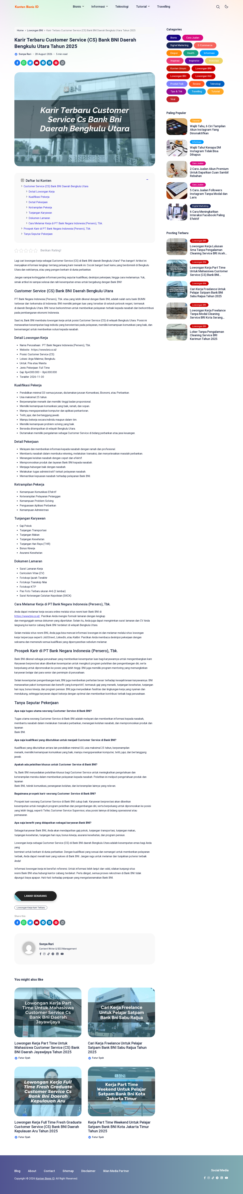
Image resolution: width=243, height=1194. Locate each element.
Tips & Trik (176, 91)
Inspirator (194, 60)
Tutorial (141, 6)
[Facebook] (40, 953)
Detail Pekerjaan (38, 202)
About (32, 1171)
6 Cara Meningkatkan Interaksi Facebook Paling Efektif (207, 215)
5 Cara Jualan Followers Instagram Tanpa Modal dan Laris (208, 193)
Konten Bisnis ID (45, 1178)
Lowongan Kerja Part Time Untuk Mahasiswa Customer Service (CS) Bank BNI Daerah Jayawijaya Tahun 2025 (46, 1047)
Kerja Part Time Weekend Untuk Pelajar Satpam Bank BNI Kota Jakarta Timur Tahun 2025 (119, 1126)
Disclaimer (88, 1171)
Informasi (98, 6)
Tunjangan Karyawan (40, 212)
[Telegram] (53, 953)
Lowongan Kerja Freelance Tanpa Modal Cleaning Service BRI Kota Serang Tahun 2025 (208, 314)
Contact (49, 1171)
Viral (172, 99)
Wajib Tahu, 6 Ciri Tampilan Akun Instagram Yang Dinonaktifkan (207, 129)
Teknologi (121, 6)
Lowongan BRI (178, 76)
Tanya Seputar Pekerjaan (38, 234)
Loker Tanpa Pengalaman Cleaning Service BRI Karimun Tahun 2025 (207, 335)
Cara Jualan (192, 37)
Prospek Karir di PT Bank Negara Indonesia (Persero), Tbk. (57, 228)
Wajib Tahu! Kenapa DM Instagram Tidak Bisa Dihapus (205, 151)
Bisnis (77, 6)
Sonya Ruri (46, 944)
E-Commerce (205, 45)
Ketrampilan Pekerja (40, 207)
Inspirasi (175, 60)
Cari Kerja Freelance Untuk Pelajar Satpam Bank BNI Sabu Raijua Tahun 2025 (117, 1047)
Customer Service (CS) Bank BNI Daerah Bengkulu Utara (56, 186)
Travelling (163, 6)
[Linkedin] (57, 953)
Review (197, 83)
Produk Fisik (176, 83)
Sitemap (68, 1171)
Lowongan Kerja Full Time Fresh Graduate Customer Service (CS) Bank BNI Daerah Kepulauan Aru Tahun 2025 (47, 1126)
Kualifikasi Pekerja (39, 196)
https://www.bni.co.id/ (27, 616)
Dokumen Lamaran (39, 218)
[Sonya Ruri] (31, 947)
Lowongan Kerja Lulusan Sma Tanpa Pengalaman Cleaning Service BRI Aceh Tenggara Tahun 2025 (207, 249)
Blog (17, 1171)
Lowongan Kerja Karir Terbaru (31, 907)
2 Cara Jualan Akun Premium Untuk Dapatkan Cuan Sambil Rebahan (209, 172)
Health (190, 53)
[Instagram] (44, 953)
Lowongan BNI (203, 68)
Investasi (214, 60)
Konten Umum (178, 68)
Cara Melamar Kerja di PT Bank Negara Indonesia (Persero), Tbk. (66, 223)
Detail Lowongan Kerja (42, 191)
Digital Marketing (179, 45)
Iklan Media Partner (116, 1171)
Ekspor (174, 53)
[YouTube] (62, 953)
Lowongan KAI (203, 76)
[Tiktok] (48, 953)
